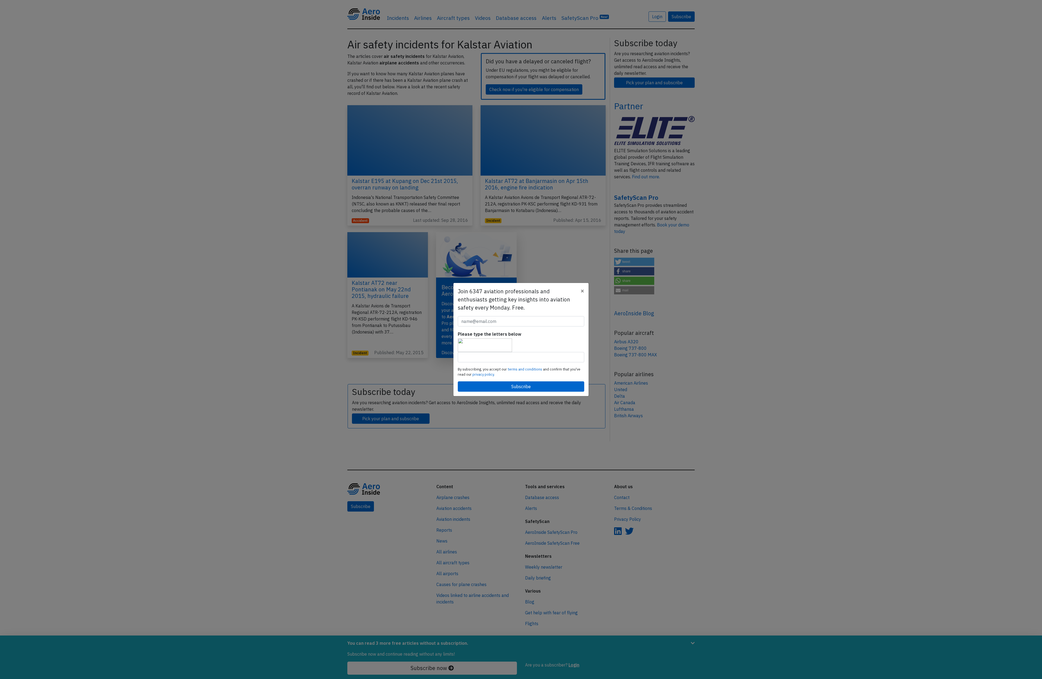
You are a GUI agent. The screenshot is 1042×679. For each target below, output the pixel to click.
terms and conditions (525, 369)
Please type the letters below (489, 334)
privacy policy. (483, 374)
